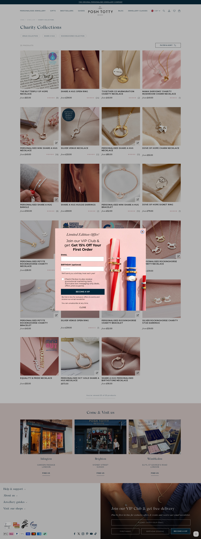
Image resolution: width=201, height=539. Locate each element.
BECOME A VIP (83, 292)
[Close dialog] (142, 232)
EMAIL (64, 255)
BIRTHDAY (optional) (71, 265)
